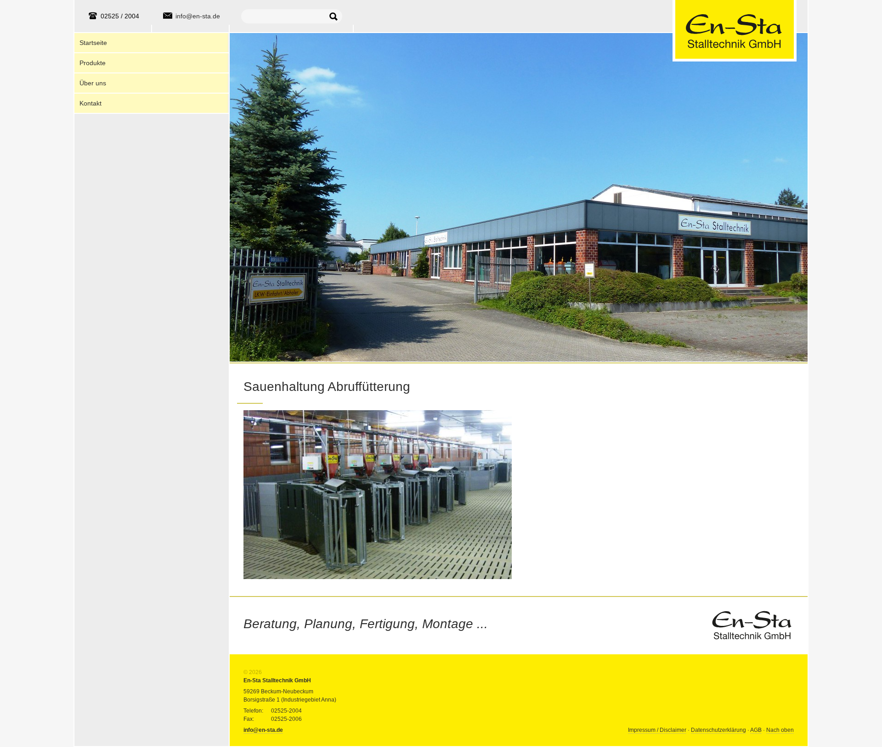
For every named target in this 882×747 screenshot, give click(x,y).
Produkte (92, 63)
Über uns (92, 83)
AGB (756, 730)
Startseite (93, 42)
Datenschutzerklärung (718, 730)
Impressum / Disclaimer (657, 730)
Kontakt (90, 103)
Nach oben (780, 730)
